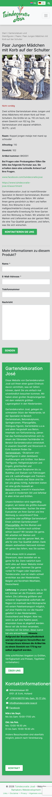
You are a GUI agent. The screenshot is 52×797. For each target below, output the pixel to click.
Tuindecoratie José (25, 786)
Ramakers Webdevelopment (26, 789)
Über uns (14, 670)
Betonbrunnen (12, 489)
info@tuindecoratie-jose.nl (23, 703)
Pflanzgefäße (12, 525)
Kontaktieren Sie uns (19, 231)
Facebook (14, 707)
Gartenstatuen (12, 452)
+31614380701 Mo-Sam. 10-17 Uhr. (27, 698)
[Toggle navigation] (46, 15)
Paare (18, 36)
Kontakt (14, 768)
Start (4, 33)
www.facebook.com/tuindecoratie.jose (22, 177)
